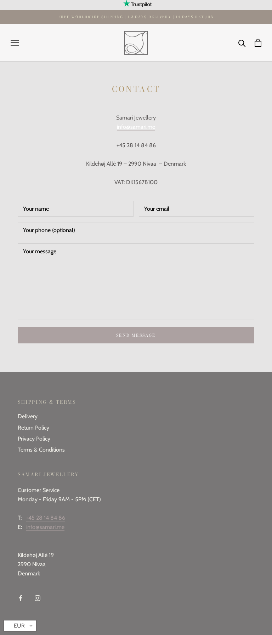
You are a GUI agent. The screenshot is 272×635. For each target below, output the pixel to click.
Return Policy (33, 427)
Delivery (28, 416)
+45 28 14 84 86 (45, 517)
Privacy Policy (34, 438)
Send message (135, 335)
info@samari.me (45, 527)
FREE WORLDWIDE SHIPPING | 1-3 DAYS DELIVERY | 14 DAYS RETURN (136, 17)
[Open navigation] (15, 43)
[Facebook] (20, 597)
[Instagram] (37, 597)
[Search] (242, 42)
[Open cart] (258, 43)
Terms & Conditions (41, 449)
